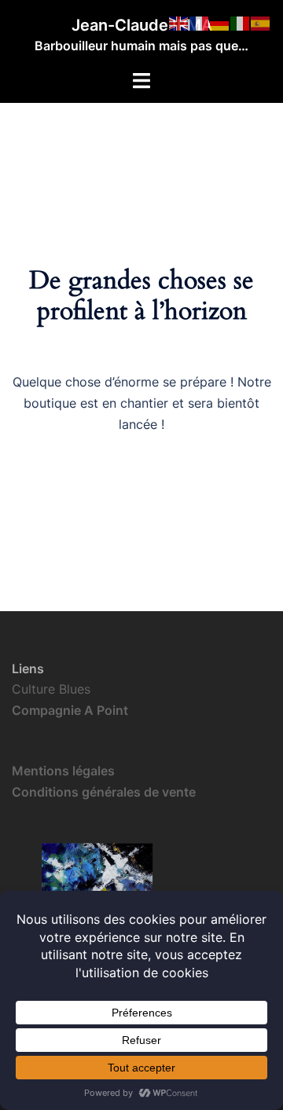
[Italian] (240, 22)
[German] (220, 22)
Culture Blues (51, 689)
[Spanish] (261, 22)
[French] (199, 22)
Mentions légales (63, 770)
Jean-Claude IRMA (142, 25)
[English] (179, 22)
